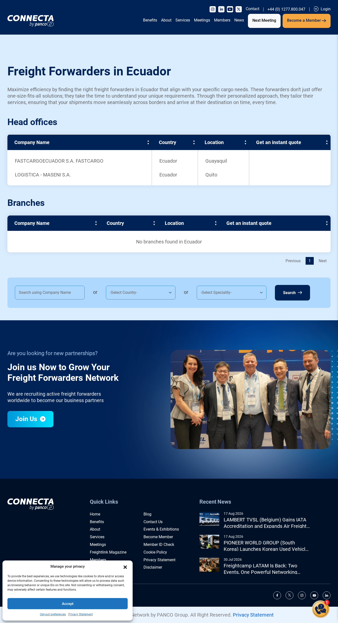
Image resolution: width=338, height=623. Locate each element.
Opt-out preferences (53, 614)
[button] (125, 566)
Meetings (202, 20)
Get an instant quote (278, 142)
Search (290, 292)
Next (323, 260)
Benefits (150, 20)
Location (214, 142)
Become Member (158, 537)
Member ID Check (159, 544)
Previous (293, 260)
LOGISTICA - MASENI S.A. (43, 175)
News (239, 20)
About (166, 20)
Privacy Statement (80, 614)
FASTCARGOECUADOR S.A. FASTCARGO (59, 161)
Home (95, 514)
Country (167, 142)
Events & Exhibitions (161, 529)
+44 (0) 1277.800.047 (286, 9)
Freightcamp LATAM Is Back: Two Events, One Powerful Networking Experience (260, 569)
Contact (252, 9)
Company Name (31, 142)
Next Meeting (264, 20)
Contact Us (153, 521)
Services (182, 20)
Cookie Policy (155, 552)
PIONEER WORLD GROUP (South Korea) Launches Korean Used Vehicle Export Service (266, 546)
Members (222, 20)
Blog (147, 514)
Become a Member (304, 20)
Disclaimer (153, 567)
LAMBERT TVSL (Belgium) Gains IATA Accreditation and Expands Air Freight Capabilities (265, 523)
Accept (67, 604)
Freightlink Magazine (108, 552)
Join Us (27, 419)
